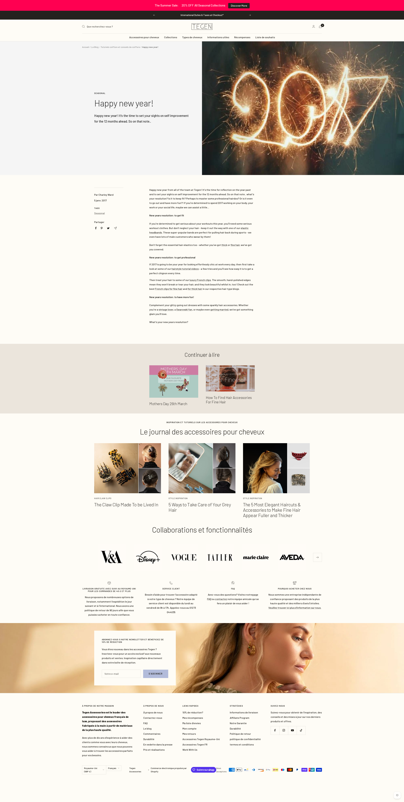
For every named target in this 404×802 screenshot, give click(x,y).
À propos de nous (153, 712)
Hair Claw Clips (102, 498)
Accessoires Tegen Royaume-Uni (201, 739)
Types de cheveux (192, 37)
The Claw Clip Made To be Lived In (126, 504)
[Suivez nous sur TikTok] (301, 730)
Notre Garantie (238, 723)
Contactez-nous (152, 717)
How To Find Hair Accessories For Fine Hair (229, 399)
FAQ (145, 723)
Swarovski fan (184, 309)
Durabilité (148, 739)
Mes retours (189, 733)
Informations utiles (218, 37)
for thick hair (195, 288)
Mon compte (189, 728)
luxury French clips (200, 279)
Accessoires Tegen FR (194, 744)
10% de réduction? (192, 712)
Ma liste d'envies (191, 723)
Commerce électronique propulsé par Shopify (169, 770)
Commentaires (151, 733)
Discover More (239, 5)
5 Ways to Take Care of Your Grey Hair (200, 507)
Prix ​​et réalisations (154, 749)
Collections (170, 37)
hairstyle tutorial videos (185, 268)
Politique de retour (240, 733)
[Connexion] (313, 26)
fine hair (235, 244)
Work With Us (189, 749)
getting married (219, 309)
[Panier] (320, 26)
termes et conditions (242, 744)
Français (112, 768)
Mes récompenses (192, 717)
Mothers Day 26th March (168, 403)
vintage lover (166, 309)
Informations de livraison (244, 712)
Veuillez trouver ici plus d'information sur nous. (294, 607)
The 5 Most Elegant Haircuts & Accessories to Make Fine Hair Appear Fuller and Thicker (272, 510)
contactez (221, 598)
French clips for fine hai (168, 288)
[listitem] (96, 228)
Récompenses (242, 37)
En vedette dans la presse (157, 744)
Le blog (147, 728)
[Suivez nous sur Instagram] (283, 730)
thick (224, 244)
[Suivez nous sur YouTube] (292, 730)
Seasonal (99, 93)
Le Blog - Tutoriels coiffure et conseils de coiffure (115, 47)
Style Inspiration (178, 498)
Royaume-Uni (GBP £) (90, 770)
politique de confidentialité (245, 739)
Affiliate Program (239, 717)
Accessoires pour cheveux (144, 37)
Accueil (85, 47)
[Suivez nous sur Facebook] (275, 730)
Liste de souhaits (265, 37)
